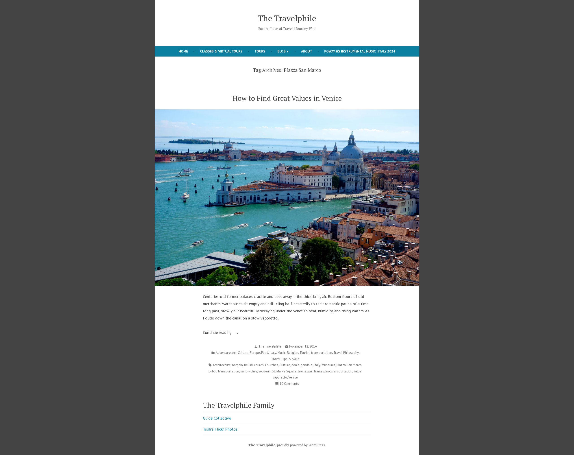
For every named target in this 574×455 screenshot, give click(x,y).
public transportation (224, 371)
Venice (293, 377)
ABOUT (306, 51)
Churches (271, 365)
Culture (243, 352)
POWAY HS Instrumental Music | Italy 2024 (359, 51)
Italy (273, 352)
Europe (255, 352)
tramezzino (322, 371)
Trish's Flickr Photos (220, 429)
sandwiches (248, 371)
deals (295, 365)
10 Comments (289, 384)
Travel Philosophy (346, 352)
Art (234, 352)
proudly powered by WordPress (301, 445)
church (259, 365)
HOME (183, 51)
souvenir (265, 371)
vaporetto (280, 377)
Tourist (305, 352)
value (357, 371)
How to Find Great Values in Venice (287, 98)
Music (282, 352)
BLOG (281, 51)
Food (264, 352)
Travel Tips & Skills (285, 359)
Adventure (223, 352)
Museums (328, 365)
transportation (321, 352)
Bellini (248, 365)
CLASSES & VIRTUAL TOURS (221, 51)
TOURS (259, 51)
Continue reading (224, 333)
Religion (292, 352)
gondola (306, 365)
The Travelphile (287, 18)
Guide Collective (217, 418)
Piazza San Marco (349, 365)
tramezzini (305, 371)
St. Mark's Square (284, 371)
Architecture (222, 365)
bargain (237, 365)
